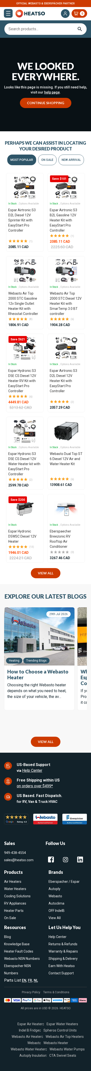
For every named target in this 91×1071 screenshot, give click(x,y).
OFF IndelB (57, 911)
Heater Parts (14, 911)
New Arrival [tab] (71, 160)
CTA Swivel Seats (62, 1055)
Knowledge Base (17, 944)
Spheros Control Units (60, 1030)
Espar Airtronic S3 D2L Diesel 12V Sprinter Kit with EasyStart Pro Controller (22, 220)
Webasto (55, 896)
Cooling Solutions (17, 896)
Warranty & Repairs (63, 951)
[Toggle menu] (8, 13)
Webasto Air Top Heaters (65, 1036)
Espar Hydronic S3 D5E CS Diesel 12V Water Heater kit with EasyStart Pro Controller (24, 464)
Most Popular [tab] (21, 160)
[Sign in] (65, 13)
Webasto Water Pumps (67, 1049)
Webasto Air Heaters (27, 1036)
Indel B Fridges (30, 1030)
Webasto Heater (55, 1043)
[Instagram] (65, 859)
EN (24, 980)
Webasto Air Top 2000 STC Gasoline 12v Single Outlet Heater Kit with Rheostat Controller (23, 303)
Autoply (54, 889)
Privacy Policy (31, 992)
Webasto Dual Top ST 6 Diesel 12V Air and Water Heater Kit (66, 459)
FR (30, 980)
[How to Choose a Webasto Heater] (39, 636)
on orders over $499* (35, 786)
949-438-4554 (15, 853)
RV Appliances (15, 903)
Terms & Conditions (56, 992)
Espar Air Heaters (30, 1024)
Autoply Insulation (33, 1055)
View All (45, 573)
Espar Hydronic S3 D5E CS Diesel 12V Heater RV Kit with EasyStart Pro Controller (22, 381)
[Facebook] (51, 859)
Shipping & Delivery (63, 959)
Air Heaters (12, 881)
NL (36, 980)
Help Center (32, 770)
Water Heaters (15, 889)
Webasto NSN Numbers (22, 959)
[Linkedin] (80, 859)
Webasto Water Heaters (29, 1049)
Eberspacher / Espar (64, 881)
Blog (7, 937)
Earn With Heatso (62, 966)
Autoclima (56, 903)
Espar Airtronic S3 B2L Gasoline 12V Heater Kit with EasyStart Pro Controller (63, 220)
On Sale (10, 918)
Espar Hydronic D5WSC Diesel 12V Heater (22, 536)
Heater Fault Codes (18, 951)
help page (52, 92)
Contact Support (61, 973)
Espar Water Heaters (62, 1024)
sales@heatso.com (18, 860)
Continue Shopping (45, 103)
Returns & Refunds (63, 944)
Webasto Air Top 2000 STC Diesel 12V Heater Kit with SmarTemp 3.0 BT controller (66, 303)
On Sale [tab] (47, 160)
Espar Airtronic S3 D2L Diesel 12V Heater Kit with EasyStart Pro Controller (63, 381)
